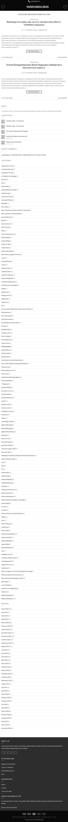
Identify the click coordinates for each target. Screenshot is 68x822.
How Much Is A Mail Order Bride (11, 360)
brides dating (5, 241)
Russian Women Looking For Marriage (13, 500)
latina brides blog (6, 425)
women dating (5, 585)
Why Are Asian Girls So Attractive (11, 575)
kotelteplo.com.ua (6, 411)
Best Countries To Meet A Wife (10, 213)
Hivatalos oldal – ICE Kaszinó (15, 121)
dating (3, 288)
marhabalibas (43, 30)
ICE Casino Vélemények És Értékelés (17, 131)
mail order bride (6, 442)
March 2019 (5, 725)
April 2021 (4, 691)
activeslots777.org (7, 172)
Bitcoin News (5, 224)
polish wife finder (6, 493)
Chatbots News (6, 271)
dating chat (4, 292)
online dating (5, 476)
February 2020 (5, 714)
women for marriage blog (9, 588)
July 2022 (4, 650)
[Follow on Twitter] (9, 752)
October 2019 (5, 718)
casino (3, 258)
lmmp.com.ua (5, 438)
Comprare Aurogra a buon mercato (16, 136)
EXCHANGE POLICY (7, 771)
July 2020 (4, 704)
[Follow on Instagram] (6, 752)
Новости (4, 592)
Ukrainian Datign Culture (8, 558)
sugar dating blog (6, 547)
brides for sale (5, 244)
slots (2, 520)
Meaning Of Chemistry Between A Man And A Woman (17, 455)
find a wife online (6, 316)
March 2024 (5, 609)
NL (2, 469)
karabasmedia (5, 394)
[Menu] (3, 6)
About (3, 784)
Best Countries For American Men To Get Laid (15, 210)
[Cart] (65, 6)
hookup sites (5, 356)
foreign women (5, 333)
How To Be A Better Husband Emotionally (14, 363)
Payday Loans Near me (8, 489)
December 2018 (6, 728)
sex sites (3, 510)
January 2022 (5, 670)
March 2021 (5, 694)
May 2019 (4, 721)
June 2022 (4, 653)
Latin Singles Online (7, 421)
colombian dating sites (8, 282)
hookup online (5, 353)
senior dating (5, 503)
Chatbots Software (7, 275)
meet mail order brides (8, 459)
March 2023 (5, 622)
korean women (5, 408)
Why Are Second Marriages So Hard (12, 578)
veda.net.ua (4, 568)
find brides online (6, 319)
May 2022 (4, 656)
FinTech (3, 326)
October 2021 (5, 677)
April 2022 (4, 660)
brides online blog (6, 251)
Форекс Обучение (7, 598)
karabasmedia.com (7, 397)
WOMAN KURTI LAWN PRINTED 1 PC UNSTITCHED (29, 155)
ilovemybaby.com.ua (7, 370)
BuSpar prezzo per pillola (13, 142)
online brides (5, 472)
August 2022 (5, 646)
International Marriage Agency (10, 377)
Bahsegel (4, 203)
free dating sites (6, 339)
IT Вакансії (4, 384)
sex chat (3, 506)
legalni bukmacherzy (7, 431)
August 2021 (5, 684)
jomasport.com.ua (6, 391)
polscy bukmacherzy (7, 496)
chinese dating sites (7, 278)
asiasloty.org (5, 193)
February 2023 (5, 626)
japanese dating (6, 387)
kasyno (3, 401)
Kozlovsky (4, 414)
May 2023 (4, 616)
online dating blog (6, 479)
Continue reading (34, 51)
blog (2, 230)
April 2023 (4, 619)
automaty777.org (6, 196)
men (2, 462)
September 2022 (6, 643)
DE (2, 305)
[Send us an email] (12, 752)
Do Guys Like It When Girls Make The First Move (16, 309)
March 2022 (5, 663)
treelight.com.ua (6, 554)
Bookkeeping (5, 237)
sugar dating (5, 544)
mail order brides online (8, 448)
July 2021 (4, 687)
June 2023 (4, 612)
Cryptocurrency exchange (9, 285)
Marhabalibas (34, 6)
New (2, 466)
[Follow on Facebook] (3, 752)
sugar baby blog (6, 537)
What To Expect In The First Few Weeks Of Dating (16, 571)
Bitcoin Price (5, 227)
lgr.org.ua (4, 435)
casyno (3, 264)
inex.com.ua (4, 374)
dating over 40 (5, 295)
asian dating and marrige (8, 190)
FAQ (2, 774)
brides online (5, 247)
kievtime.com (5, 404)
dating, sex (4, 302)
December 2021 (6, 673)
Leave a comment (62, 57)
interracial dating (6, 380)
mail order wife (5, 452)
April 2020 (4, 708)
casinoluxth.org (6, 261)
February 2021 (5, 697)
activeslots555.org (7, 169)
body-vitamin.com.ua (7, 234)
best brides (4, 207)
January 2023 (5, 629)
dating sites (4, 299)
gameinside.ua (5, 350)
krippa (3, 418)
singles (3, 517)
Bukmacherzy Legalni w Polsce (10, 254)
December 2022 (6, 633)
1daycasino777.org (7, 166)
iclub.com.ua (5, 367)
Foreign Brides (5, 329)
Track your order (6, 791)
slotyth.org (4, 527)
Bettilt (3, 220)
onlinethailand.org (6, 483)
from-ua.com (34, 19)
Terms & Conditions (7, 767)
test (2, 551)
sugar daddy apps (6, 540)
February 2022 (5, 667)
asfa (2, 183)
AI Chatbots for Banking (8, 176)
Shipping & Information (8, 764)
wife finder (4, 581)
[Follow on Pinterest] (15, 752)
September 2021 (6, 680)
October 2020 (5, 701)
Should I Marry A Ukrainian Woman (12, 513)
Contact (3, 788)
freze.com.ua (5, 343)
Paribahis (4, 486)
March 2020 (5, 711)
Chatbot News (5, 268)
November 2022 (6, 636)
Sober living (4, 530)
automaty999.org (6, 200)
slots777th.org (5, 523)
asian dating (5, 186)
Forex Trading (5, 336)
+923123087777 (35, 1)
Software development (8, 534)
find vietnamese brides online (10, 322)
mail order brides (6, 445)
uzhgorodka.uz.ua (6, 564)
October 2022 (5, 639)
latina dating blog (6, 428)
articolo (3, 179)
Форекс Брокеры (6, 595)
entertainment (5, 312)
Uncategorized (5, 561)
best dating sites (6, 217)
